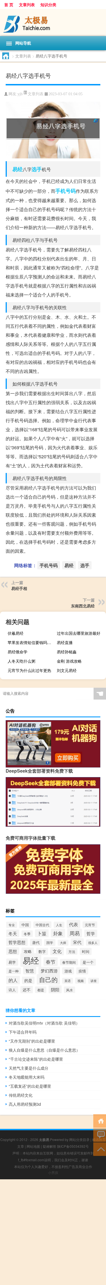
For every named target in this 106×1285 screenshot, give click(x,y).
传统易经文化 (21, 1095)
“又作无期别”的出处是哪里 (32, 1041)
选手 (37, 169)
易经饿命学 (17, 651)
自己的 (48, 979)
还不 (27, 989)
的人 (13, 980)
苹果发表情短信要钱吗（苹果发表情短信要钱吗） (31, 642)
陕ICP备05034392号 (73, 1146)
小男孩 (53, 1172)
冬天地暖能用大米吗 (26, 1077)
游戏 (68, 971)
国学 (49, 942)
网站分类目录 (79, 1139)
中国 (25, 924)
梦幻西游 (49, 971)
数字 (42, 951)
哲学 (90, 933)
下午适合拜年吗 (22, 1032)
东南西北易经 (83, 606)
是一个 (88, 962)
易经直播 (65, 642)
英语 (67, 981)
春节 (50, 961)
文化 (57, 951)
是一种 (13, 970)
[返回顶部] (99, 1148)
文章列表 (27, 4)
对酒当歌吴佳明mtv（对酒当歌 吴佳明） (44, 1023)
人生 (59, 925)
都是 (40, 989)
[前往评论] (99, 1134)
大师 (63, 943)
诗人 (12, 989)
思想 (12, 951)
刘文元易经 (67, 670)
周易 (75, 933)
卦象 (58, 933)
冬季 (27, 933)
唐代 (36, 942)
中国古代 (42, 924)
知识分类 (48, 4)
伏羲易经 (15, 633)
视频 (80, 980)
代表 (73, 924)
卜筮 (41, 933)
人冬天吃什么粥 (21, 661)
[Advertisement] (53, 1232)
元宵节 (90, 924)
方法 (71, 951)
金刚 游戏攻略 (69, 661)
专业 (11, 925)
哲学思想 (16, 942)
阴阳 (55, 989)
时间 (85, 951)
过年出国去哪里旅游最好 (78, 633)
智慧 (29, 971)
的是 (28, 980)
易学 (12, 962)
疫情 (82, 971)
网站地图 (33, 1146)
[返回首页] (99, 1120)
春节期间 (69, 962)
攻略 (28, 951)
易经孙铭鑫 (67, 651)
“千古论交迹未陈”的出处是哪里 (36, 1059)
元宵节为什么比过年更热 (29, 670)
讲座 (93, 981)
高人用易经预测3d (25, 1104)
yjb (20, 94)
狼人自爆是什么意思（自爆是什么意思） (44, 1050)
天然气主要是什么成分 (28, 1068)
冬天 (12, 933)
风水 (69, 989)
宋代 (77, 942)
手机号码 (65, 190)
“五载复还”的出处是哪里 (30, 1086)
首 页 (8, 4)
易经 (17, 169)
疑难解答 (49, 1146)
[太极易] (53, 22)
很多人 (93, 942)
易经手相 (19, 588)
